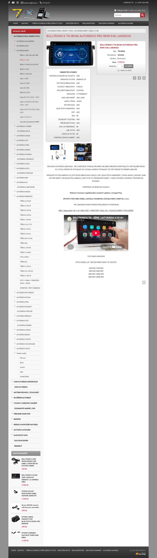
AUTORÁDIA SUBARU (24, 325)
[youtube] (14, 3)
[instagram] (18, 3)
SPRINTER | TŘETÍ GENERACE (30, 288)
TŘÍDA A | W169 (25, 201)
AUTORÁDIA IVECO (23, 168)
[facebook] (10, 3)
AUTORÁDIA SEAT (23, 321)
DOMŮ (15, 23)
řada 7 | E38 (24, 79)
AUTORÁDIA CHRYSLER (25, 173)
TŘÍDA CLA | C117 (26, 224)
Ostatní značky (21, 353)
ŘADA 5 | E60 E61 (26, 74)
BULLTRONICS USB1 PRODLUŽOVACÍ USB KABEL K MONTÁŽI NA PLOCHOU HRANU (30, 462)
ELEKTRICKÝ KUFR (21, 435)
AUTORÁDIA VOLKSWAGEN (26, 344)
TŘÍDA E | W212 (25, 234)
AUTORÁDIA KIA (22, 182)
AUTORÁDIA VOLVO (23, 349)
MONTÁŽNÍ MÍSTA (72, 23)
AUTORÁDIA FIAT (22, 140)
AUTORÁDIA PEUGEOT (24, 307)
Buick (21, 363)
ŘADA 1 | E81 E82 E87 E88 (29, 55)
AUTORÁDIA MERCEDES (25, 196)
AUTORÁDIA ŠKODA (23, 335)
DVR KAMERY (129, 210)
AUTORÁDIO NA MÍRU (125, 23)
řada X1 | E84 (24, 83)
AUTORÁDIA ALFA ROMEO (25, 41)
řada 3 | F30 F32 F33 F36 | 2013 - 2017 (29, 103)
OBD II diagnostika (65, 210)
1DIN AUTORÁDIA (20, 387)
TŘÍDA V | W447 (25, 252)
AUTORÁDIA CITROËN (24, 126)
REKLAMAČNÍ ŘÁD (89, 23)
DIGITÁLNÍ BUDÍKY (21, 440)
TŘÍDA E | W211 (25, 229)
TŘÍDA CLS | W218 (26, 271)
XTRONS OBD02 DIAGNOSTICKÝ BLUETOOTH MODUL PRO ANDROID (31, 520)
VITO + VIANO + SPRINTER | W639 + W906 (29, 281)
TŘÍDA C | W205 (25, 248)
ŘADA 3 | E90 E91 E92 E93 (29, 64)
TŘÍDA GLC (23, 262)
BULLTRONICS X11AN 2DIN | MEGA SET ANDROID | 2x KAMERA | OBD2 (30, 478)
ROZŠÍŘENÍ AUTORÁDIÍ (22, 398)
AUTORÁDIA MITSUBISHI (25, 293)
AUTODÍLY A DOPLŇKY (22, 430)
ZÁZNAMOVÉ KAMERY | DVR (24, 408)
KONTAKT (25, 23)
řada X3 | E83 (24, 88)
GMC (21, 372)
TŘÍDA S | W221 (25, 266)
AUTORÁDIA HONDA (23, 150)
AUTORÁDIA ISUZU (23, 164)
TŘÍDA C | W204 (25, 220)
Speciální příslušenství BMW (29, 122)
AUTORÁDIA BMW (23, 51)
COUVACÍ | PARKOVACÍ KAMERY (25, 403)
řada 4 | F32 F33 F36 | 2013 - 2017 (30, 110)
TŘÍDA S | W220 (25, 276)
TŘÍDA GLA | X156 (26, 238)
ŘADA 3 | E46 (24, 60)
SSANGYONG (24, 377)
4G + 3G (76, 210)
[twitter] (139, 78)
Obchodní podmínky (106, 23)
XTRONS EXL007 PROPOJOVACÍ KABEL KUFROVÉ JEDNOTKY (29, 493)
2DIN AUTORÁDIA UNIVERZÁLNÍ (26, 382)
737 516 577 (46, 3)
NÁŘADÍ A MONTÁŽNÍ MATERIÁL (26, 424)
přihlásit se (129, 3)
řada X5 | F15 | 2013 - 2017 (29, 97)
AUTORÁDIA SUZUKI (24, 330)
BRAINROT (18, 446)
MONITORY (95, 210)
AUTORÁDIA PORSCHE (24, 311)
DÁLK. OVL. (104, 210)
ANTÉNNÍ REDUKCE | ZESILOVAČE (26, 392)
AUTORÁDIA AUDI (23, 46)
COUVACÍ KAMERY (116, 210)
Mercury (23, 358)
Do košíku (128, 66)
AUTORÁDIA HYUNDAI (24, 154)
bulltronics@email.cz (31, 3)
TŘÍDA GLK (23, 243)
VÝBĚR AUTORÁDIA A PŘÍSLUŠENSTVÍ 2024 (47, 23)
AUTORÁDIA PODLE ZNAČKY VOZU (27, 36)
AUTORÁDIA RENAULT (24, 316)
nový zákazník (143, 3)
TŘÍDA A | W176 (25, 206)
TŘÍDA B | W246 (25, 215)
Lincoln (22, 367)
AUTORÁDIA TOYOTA (24, 339)
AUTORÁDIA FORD (23, 145)
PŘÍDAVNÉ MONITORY (22, 414)
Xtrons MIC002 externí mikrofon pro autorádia (30, 506)
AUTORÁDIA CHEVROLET (25, 159)
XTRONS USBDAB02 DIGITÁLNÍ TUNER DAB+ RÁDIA (30, 535)
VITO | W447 (24, 257)
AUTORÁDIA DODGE (23, 136)
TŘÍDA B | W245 (25, 210)
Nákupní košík (122, 10)
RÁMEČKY (17, 419)
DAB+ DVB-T (85, 210)
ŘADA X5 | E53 (25, 92)
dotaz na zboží (126, 70)
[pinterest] (144, 78)
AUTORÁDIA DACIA (23, 131)
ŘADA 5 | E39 (24, 69)
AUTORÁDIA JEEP (22, 178)
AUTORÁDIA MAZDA (23, 192)
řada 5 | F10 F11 (25, 117)
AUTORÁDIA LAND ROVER (26, 187)
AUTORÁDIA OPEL (23, 302)
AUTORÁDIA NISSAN (23, 297)
